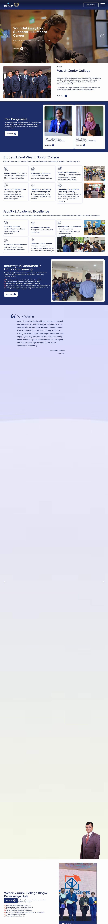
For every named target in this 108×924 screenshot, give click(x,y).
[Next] (102, 36)
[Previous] (5, 36)
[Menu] (103, 5)
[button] (91, 5)
